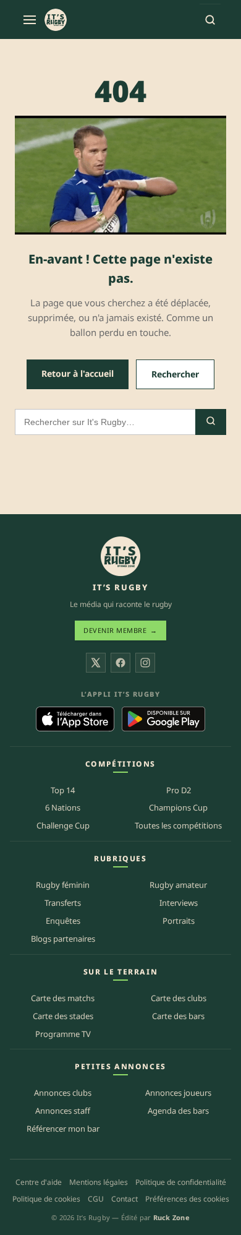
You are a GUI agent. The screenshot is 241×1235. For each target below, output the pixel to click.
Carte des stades (63, 1016)
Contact (124, 1199)
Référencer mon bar (63, 1128)
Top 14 (63, 790)
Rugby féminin (63, 884)
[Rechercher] (210, 19)
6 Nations (62, 807)
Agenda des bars (178, 1110)
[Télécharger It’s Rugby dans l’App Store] (75, 719)
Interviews (178, 902)
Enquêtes (63, 920)
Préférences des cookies (187, 1199)
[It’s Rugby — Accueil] (120, 556)
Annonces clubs (62, 1092)
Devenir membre (120, 630)
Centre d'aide (38, 1182)
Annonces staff (62, 1110)
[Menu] (29, 19)
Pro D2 (178, 790)
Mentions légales (98, 1182)
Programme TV (63, 1033)
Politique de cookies (46, 1199)
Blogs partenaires (63, 938)
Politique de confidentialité (180, 1182)
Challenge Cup (63, 825)
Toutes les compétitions (178, 825)
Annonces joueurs (178, 1092)
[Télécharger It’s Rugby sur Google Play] (163, 719)
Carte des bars (178, 1016)
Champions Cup (178, 807)
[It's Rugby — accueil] (55, 20)
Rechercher (175, 374)
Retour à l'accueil (77, 373)
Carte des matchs (63, 998)
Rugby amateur (178, 884)
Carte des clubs (178, 998)
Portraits (179, 920)
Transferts (62, 902)
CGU (96, 1199)
